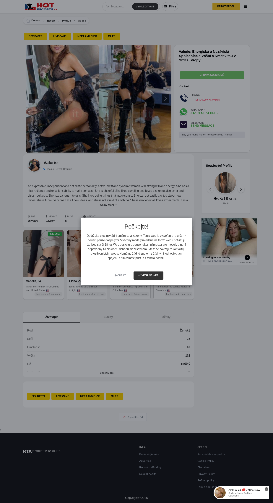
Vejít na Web (149, 275)
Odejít (121, 275)
